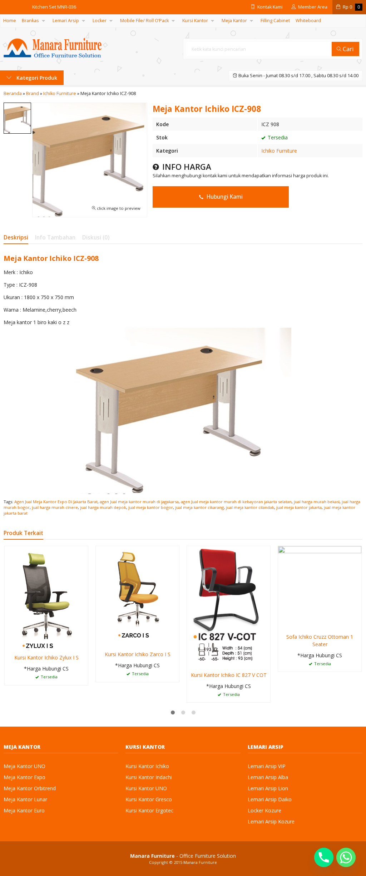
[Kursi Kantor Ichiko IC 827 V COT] (228, 606)
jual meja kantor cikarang (199, 507)
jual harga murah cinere (55, 507)
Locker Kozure (264, 810)
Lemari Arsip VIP (267, 766)
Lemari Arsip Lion (268, 788)
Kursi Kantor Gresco (148, 799)
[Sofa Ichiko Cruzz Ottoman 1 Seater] (319, 587)
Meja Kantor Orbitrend (30, 788)
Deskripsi (16, 237)
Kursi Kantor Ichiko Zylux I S (46, 657)
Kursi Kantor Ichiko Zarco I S (137, 654)
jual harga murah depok (103, 507)
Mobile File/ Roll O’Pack (144, 21)
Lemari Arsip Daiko (270, 799)
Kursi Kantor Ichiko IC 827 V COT (229, 675)
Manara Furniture (200, 862)
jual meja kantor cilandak (250, 507)
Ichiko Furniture (279, 150)
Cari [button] (347, 49)
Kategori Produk (36, 77)
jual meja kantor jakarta (299, 507)
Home (9, 21)
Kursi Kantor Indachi (148, 777)
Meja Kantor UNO (24, 766)
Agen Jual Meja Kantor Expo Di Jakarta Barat (56, 501)
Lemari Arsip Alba (268, 777)
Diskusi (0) (95, 237)
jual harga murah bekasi (317, 501)
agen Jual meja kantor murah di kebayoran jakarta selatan (236, 501)
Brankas (30, 21)
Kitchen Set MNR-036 (54, 7)
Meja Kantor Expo (24, 777)
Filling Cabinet (275, 21)
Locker (100, 21)
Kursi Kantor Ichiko (147, 766)
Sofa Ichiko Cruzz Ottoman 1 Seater (319, 640)
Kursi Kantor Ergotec (149, 810)
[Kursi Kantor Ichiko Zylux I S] (46, 597)
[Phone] (323, 857)
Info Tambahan (55, 237)
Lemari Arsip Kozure (271, 821)
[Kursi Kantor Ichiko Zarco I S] (137, 596)
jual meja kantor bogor (150, 507)
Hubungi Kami (224, 197)
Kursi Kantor (195, 21)
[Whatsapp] (346, 857)
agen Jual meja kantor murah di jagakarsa (139, 501)
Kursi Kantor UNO (146, 788)
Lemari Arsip (66, 21)
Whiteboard (308, 21)
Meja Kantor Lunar (25, 799)
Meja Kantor (234, 21)
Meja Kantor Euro (24, 810)
